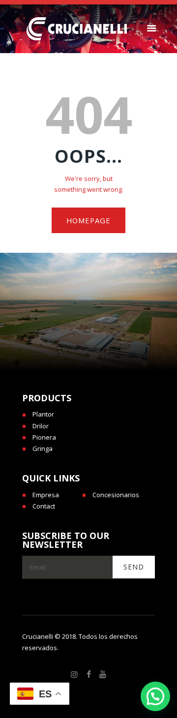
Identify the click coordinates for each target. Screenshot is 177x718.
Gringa (42, 448)
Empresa (45, 494)
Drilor (40, 425)
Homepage (88, 220)
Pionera (44, 437)
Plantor (43, 414)
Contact (43, 506)
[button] (155, 696)
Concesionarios (115, 494)
